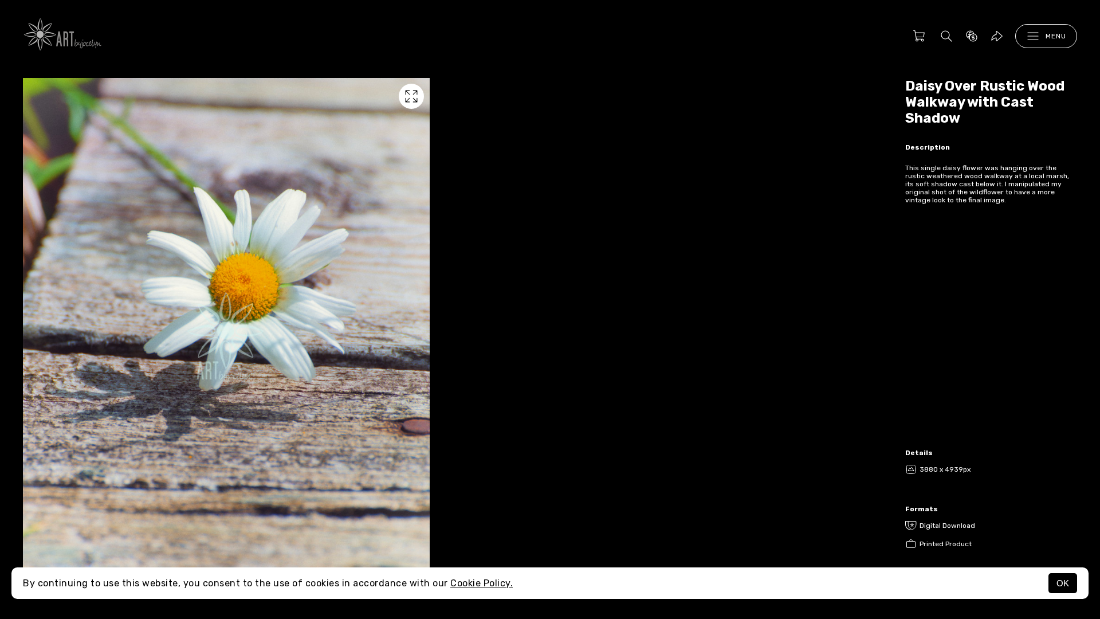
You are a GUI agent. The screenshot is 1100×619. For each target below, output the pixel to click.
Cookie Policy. (481, 583)
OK (1062, 583)
